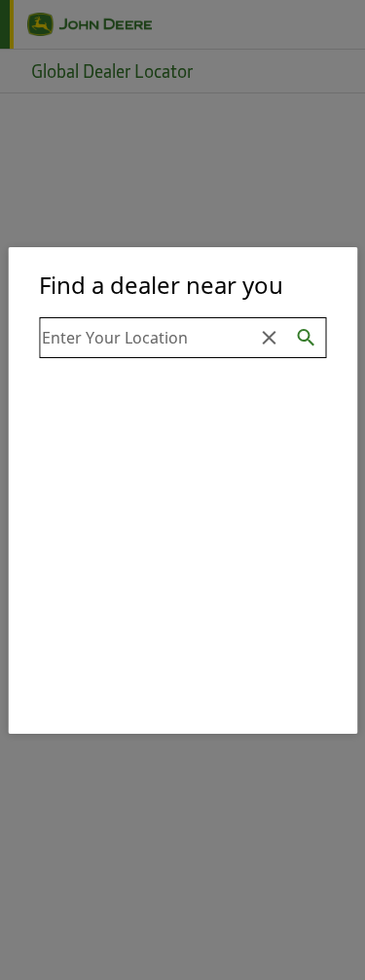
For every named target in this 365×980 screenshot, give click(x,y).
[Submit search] (306, 337)
